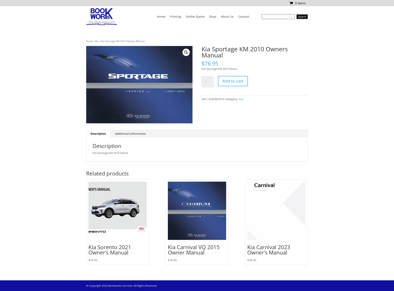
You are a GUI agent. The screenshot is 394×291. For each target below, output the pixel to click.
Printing (175, 16)
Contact (243, 16)
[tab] (98, 133)
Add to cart (232, 81)
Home (161, 16)
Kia (97, 41)
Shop (212, 16)
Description (98, 133)
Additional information (130, 133)
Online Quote (195, 16)
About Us (227, 16)
